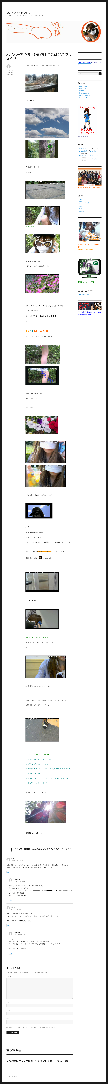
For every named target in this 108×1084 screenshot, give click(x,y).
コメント (9, 976)
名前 (7, 1002)
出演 (80, 204)
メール (8, 1010)
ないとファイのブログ (18, 12)
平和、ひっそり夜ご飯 (84, 95)
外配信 (80, 208)
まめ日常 (81, 201)
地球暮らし (82, 206)
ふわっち (81, 199)
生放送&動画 (9, 74)
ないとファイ (9, 70)
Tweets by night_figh (84, 294)
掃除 (80, 210)
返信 (8, 872)
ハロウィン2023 (83, 86)
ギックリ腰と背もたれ (84, 97)
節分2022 (81, 90)
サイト (8, 1018)
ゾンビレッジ (82, 92)
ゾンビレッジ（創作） (84, 203)
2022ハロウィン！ (83, 88)
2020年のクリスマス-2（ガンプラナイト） (90, 152)
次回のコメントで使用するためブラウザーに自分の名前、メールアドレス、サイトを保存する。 (32, 1027)
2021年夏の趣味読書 (84, 93)
